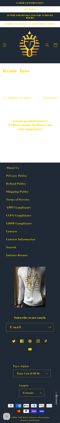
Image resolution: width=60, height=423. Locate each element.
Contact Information (20, 239)
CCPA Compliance (18, 215)
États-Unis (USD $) (28, 373)
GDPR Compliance (19, 223)
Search (11, 247)
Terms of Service (18, 200)
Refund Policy (16, 184)
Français (28, 393)
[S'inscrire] (50, 327)
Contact (11, 231)
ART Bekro (23, 417)
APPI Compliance (18, 208)
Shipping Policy (17, 192)
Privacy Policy (16, 176)
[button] (5, 45)
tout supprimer (30, 129)
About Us (12, 168)
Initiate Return (17, 255)
